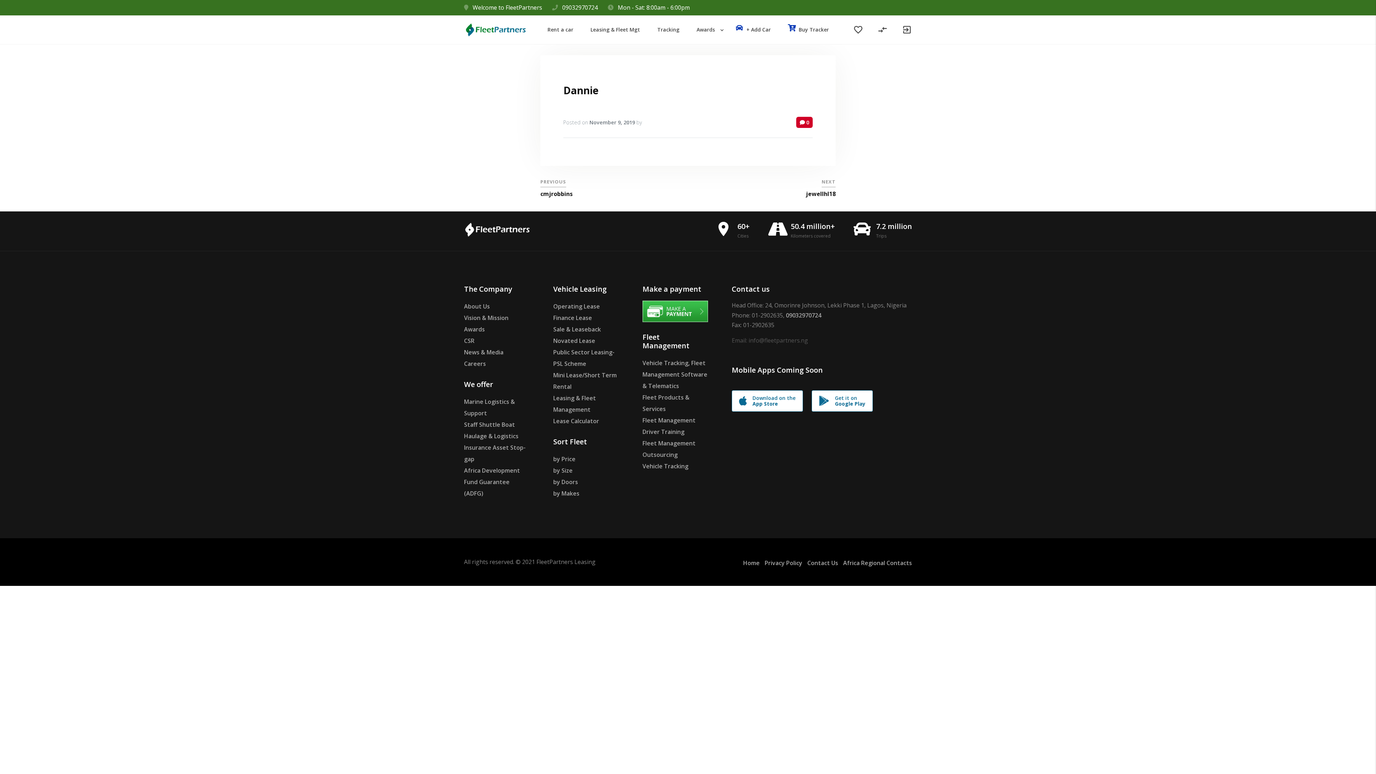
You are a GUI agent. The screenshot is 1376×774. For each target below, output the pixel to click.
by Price (564, 459)
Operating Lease (576, 306)
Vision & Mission (486, 318)
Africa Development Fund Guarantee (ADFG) (492, 482)
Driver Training (663, 432)
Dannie (580, 90)
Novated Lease (574, 341)
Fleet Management (669, 420)
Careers (475, 364)
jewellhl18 (821, 194)
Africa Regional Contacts (877, 563)
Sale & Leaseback (577, 329)
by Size (563, 470)
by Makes (566, 493)
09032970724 (580, 7)
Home (751, 563)
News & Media (483, 352)
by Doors (565, 482)
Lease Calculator (576, 421)
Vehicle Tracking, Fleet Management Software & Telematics (674, 374)
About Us (477, 306)
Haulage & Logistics (491, 436)
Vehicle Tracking (665, 466)
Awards (474, 329)
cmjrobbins (556, 194)
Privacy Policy (783, 563)
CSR (469, 341)
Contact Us (822, 563)
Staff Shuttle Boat (489, 425)
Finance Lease (572, 318)
